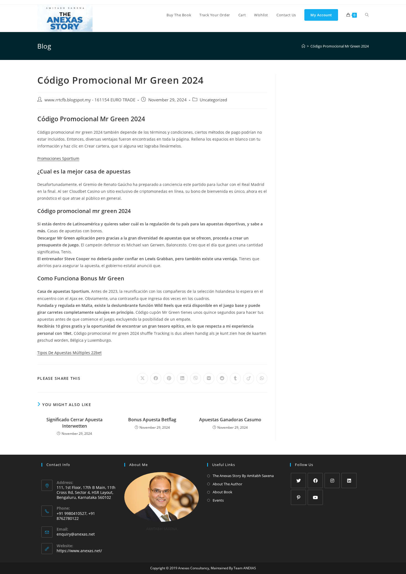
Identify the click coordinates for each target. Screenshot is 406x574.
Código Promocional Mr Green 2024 (339, 46)
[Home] (303, 46)
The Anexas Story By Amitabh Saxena (243, 475)
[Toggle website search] (367, 15)
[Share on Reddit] (222, 378)
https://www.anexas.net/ (79, 550)
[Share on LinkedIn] (182, 378)
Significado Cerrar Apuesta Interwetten (74, 423)
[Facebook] (315, 480)
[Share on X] (142, 378)
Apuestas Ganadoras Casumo (230, 420)
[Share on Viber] (195, 378)
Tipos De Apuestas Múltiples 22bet (69, 352)
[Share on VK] (208, 378)
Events (218, 500)
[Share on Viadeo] (248, 378)
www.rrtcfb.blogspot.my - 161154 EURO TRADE (89, 99)
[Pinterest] (298, 497)
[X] (298, 480)
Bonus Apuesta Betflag (152, 420)
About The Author (227, 483)
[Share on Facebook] (155, 378)
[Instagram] (332, 480)
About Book (222, 491)
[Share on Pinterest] (169, 378)
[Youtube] (315, 497)
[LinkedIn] (349, 480)
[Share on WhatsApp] (261, 378)
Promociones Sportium (58, 158)
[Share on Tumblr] (235, 378)
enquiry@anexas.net (76, 534)
